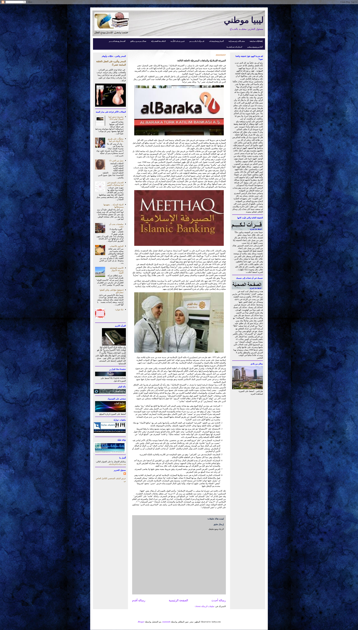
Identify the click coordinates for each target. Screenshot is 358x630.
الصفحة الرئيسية (178, 600)
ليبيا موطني (244, 20)
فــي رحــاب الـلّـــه (177, 41)
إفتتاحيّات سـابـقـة (256, 41)
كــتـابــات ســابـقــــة (234, 47)
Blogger (141, 621)
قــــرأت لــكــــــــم (196, 41)
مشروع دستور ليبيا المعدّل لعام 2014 (116, 117)
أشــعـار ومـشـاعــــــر (117, 41)
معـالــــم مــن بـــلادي (138, 41)
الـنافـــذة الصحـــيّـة (158, 41)
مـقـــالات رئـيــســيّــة (237, 41)
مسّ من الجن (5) (116, 160)
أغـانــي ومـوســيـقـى (254, 47)
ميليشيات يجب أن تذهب (116, 225)
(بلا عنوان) (119, 309)
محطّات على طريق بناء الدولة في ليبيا (115, 139)
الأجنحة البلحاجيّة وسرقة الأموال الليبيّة (116, 270)
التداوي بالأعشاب (116, 246)
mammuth (166, 621)
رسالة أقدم (138, 600)
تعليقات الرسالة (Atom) (204, 606)
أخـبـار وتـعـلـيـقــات (216, 41)
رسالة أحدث (218, 600)
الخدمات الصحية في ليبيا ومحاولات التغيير (115, 183)
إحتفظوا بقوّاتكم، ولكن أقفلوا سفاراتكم (111, 291)
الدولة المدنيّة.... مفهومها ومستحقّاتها (113, 205)
